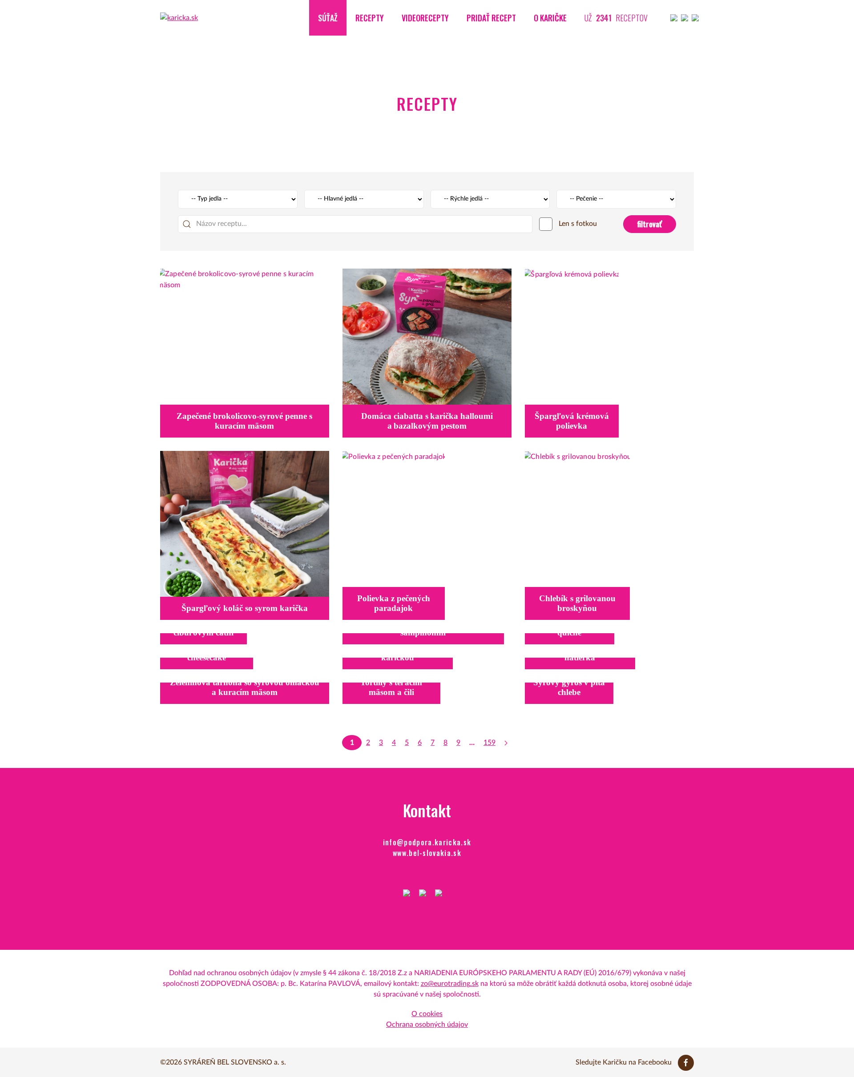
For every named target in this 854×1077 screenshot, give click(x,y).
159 (489, 742)
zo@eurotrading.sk (450, 983)
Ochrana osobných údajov (427, 1024)
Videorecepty (425, 18)
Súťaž (328, 18)
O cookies (427, 1013)
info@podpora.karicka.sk (427, 842)
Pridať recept (491, 18)
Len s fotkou (577, 223)
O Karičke (550, 18)
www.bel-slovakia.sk (427, 853)
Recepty (369, 18)
